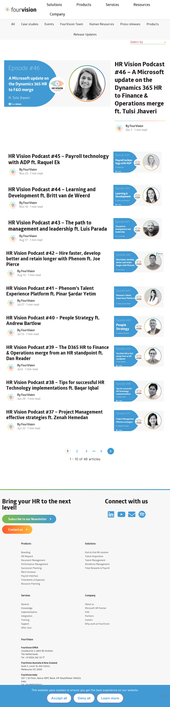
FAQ (87, 612)
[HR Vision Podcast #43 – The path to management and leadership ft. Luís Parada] (137, 228)
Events (49, 24)
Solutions (54, 5)
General (25, 604)
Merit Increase (28, 572)
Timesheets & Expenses (33, 580)
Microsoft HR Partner (95, 608)
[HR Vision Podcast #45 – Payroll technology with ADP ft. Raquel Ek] (137, 162)
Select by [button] (136, 42)
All (13, 24)
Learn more (110, 698)
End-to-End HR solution (96, 552)
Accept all (59, 698)
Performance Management (34, 564)
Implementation (29, 612)
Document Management (33, 560)
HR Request (27, 556)
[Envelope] (131, 514)
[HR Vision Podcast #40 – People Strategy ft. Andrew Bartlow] (139, 326)
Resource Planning (30, 584)
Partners (89, 616)
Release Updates (85, 34)
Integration (26, 616)
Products (83, 5)
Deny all (84, 698)
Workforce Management (97, 564)
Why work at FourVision (97, 624)
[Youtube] (121, 514)
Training (25, 620)
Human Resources (101, 24)
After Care (26, 628)
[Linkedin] (111, 514)
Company (57, 14)
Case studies (29, 24)
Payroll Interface (29, 576)
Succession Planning (31, 568)
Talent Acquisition (94, 556)
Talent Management (95, 560)
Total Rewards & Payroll (97, 568)
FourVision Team (71, 24)
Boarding (25, 552)
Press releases (130, 24)
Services (112, 5)
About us (89, 604)
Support (25, 624)
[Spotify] (142, 514)
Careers (89, 620)
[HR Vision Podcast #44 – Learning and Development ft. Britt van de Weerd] (137, 195)
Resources (142, 5)
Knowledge (27, 608)
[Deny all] (163, 696)
